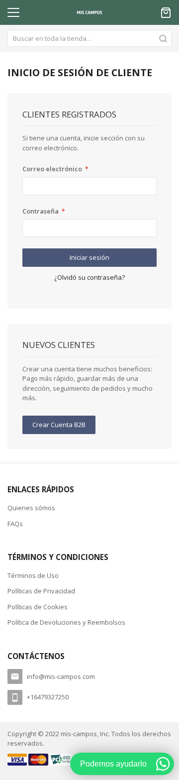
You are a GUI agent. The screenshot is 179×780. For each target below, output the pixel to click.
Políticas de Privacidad (41, 590)
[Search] (163, 38)
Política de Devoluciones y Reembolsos (66, 622)
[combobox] (89, 38)
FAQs (15, 523)
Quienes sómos (31, 507)
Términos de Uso (33, 575)
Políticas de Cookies (37, 606)
